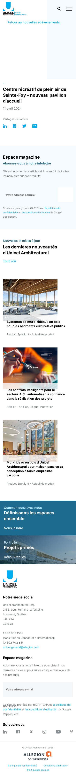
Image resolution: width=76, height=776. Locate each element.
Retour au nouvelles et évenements (33, 22)
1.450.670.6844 (13, 642)
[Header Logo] (14, 9)
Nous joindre (13, 528)
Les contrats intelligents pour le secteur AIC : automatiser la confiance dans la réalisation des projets (36, 394)
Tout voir (9, 261)
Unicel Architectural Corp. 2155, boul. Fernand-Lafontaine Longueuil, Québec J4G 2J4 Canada (23, 614)
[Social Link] (5, 732)
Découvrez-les (15, 557)
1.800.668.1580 (13, 633)
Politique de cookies (38, 769)
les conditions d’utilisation (41, 709)
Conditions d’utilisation (55, 765)
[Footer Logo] (10, 579)
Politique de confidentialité (22, 765)
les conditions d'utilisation (36, 212)
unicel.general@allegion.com (21, 647)
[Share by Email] (34, 127)
